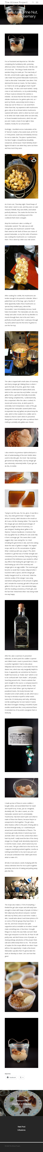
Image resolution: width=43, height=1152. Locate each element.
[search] (33, 2)
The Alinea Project (16, 2)
